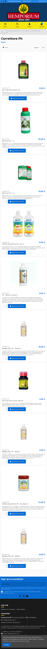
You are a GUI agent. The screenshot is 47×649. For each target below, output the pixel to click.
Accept (6, 644)
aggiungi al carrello (19, 98)
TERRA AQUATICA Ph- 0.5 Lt (13, 244)
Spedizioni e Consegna (14, 1)
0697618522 (32, 617)
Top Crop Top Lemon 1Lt (11, 90)
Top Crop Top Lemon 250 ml (12, 401)
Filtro (6, 47)
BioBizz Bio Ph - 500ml (11, 556)
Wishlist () (43, 1)
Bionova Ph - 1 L (8, 141)
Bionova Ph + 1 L (8, 193)
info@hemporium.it (9, 620)
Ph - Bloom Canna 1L (10, 295)
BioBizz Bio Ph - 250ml (10, 451)
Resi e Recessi (27, 1)
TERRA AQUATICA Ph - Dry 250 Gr (15, 504)
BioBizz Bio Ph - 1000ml (11, 348)
